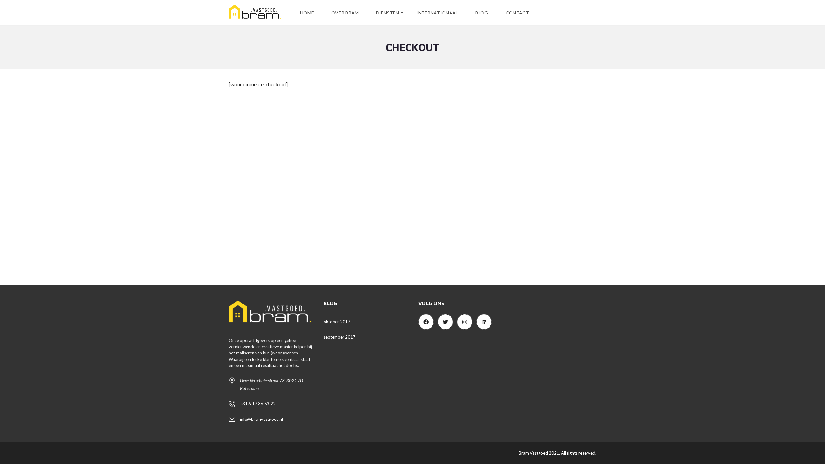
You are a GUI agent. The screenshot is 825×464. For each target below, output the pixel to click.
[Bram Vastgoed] (255, 13)
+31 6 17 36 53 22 (258, 403)
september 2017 (339, 337)
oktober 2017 (337, 321)
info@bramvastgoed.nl (261, 419)
